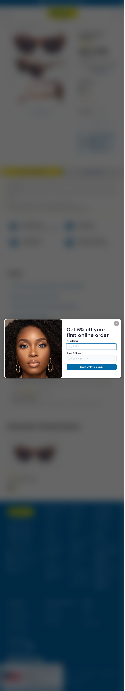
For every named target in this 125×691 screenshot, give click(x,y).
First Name (71, 341)
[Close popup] (114, 323)
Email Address (73, 353)
